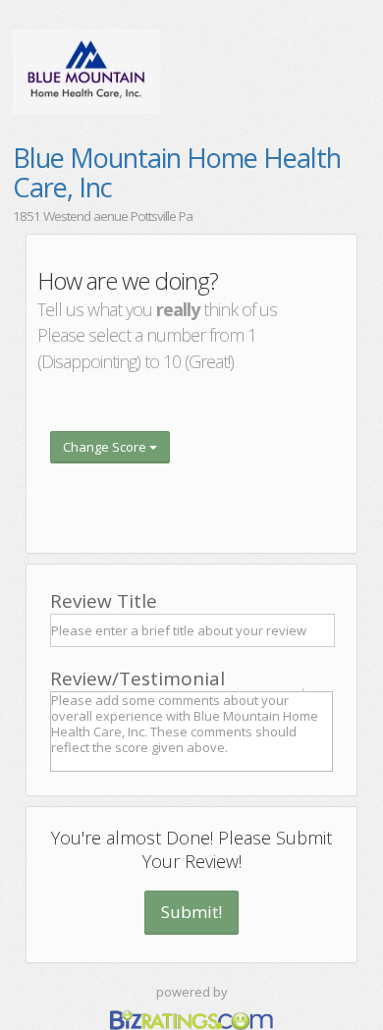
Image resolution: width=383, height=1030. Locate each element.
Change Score (106, 447)
